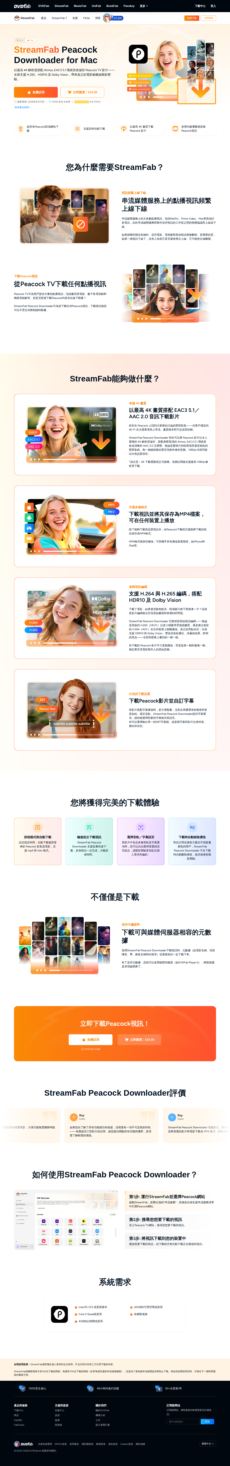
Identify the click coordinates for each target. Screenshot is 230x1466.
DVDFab (43, 6)
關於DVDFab (102, 1410)
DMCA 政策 (61, 1444)
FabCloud (19, 1424)
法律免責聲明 (45, 1444)
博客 (98, 18)
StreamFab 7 (59, 18)
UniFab (96, 6)
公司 (98, 1420)
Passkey (129, 6)
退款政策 (113, 1444)
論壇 (57, 1420)
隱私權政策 (87, 1444)
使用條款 (74, 1444)
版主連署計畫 (103, 1424)
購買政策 (101, 1444)
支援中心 (59, 1410)
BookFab (112, 6)
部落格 (58, 1424)
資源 (57, 1415)
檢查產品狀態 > (23, 107)
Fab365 (18, 1420)
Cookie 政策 (126, 1444)
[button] (191, 18)
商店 (16, 1415)
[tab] (20, 40)
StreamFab (62, 6)
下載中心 (200, 6)
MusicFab (80, 6)
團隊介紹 (100, 1415)
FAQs (86, 18)
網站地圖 (140, 1444)
